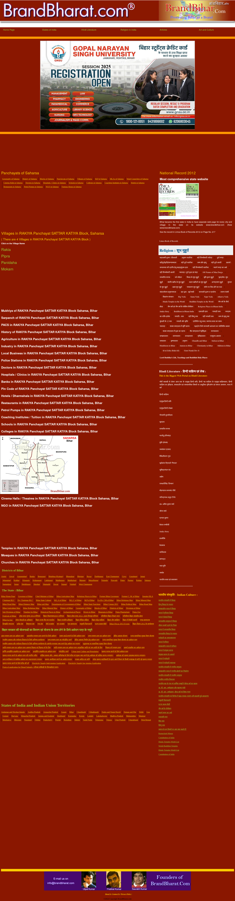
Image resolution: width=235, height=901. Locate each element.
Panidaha (9, 262)
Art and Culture (206, 29)
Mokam (7, 268)
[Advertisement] (73, 151)
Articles (163, 29)
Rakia (6, 249)
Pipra (5, 256)
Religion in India (128, 29)
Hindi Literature (88, 29)
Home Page (9, 29)
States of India (49, 29)
